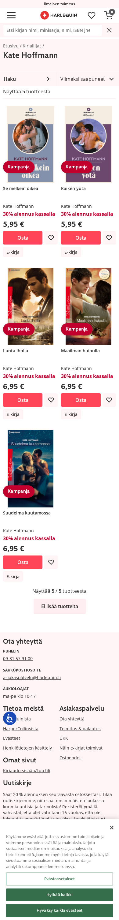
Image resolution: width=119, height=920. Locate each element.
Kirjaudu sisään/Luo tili (26, 770)
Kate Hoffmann (18, 206)
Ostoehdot (70, 758)
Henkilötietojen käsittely (27, 748)
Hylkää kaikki (59, 894)
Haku (10, 79)
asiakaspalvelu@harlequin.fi (32, 677)
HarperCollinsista (20, 728)
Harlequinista (17, 719)
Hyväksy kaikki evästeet (59, 910)
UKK (64, 738)
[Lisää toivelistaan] (51, 238)
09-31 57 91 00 (18, 658)
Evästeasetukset (59, 878)
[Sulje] (111, 827)
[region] (59, 869)
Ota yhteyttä (72, 719)
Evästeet (11, 738)
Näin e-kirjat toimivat (81, 748)
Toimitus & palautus (80, 728)
